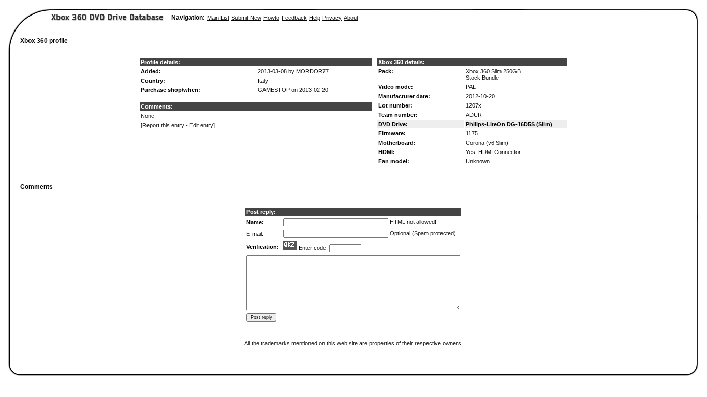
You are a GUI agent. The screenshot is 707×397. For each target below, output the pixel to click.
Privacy (332, 17)
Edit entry (201, 125)
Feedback (294, 17)
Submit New (246, 17)
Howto (271, 17)
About (351, 17)
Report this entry (163, 125)
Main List (218, 17)
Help (314, 17)
